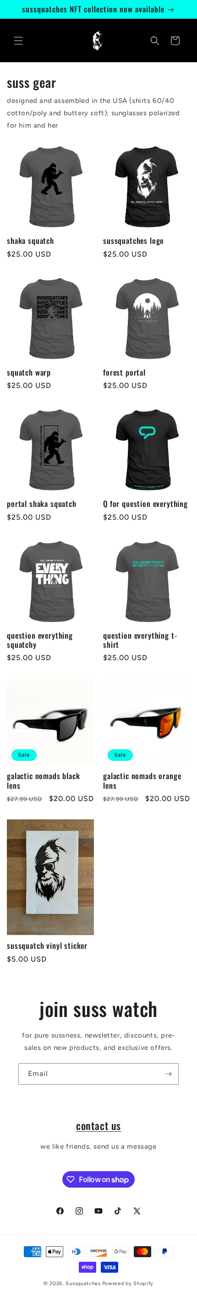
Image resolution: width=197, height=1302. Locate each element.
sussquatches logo (133, 240)
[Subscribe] (168, 1074)
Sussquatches (83, 1283)
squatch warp (29, 372)
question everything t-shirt (140, 640)
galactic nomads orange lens (142, 780)
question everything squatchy (40, 640)
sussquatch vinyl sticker (47, 945)
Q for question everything (145, 503)
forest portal (124, 372)
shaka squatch (30, 240)
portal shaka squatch (42, 503)
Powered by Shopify (128, 1283)
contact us (98, 1125)
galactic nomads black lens (43, 780)
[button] (18, 41)
